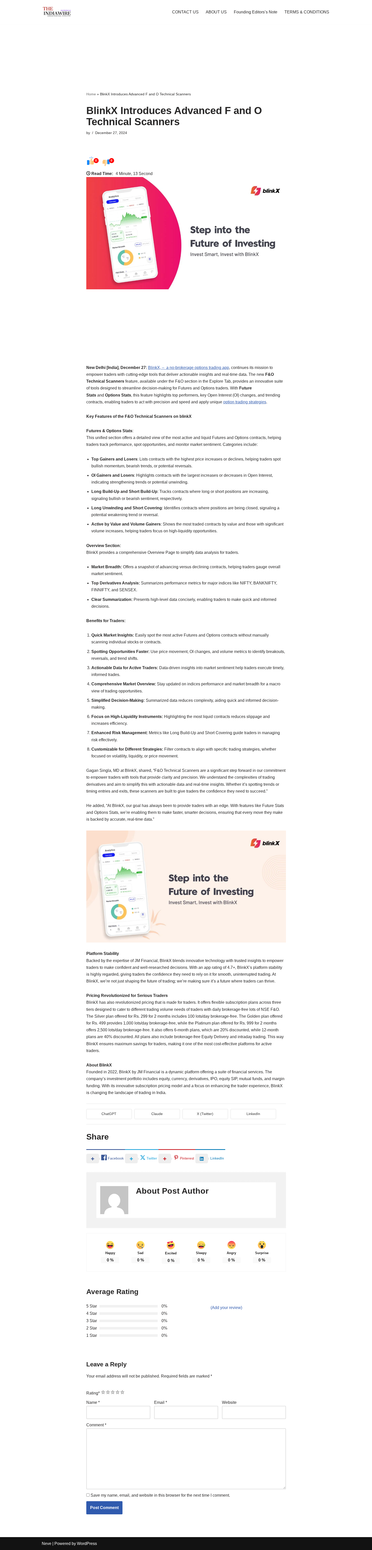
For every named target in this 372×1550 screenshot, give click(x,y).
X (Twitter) (205, 1114)
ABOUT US (216, 12)
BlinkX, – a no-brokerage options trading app (188, 367)
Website (229, 1402)
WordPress (87, 1543)
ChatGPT (108, 1114)
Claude (157, 1114)
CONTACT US (185, 12)
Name (93, 1402)
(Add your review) (226, 1307)
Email (160, 1402)
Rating (93, 1393)
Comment (96, 1425)
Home (91, 94)
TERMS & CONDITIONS (306, 12)
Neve (46, 1543)
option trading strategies (244, 402)
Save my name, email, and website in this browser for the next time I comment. (160, 1495)
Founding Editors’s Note (255, 12)
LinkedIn (253, 1114)
